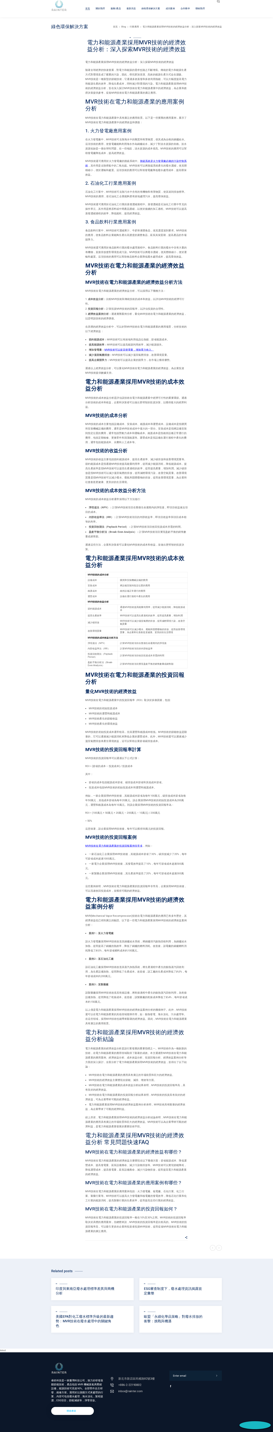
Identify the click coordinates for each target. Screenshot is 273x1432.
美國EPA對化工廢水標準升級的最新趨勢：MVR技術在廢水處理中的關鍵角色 (85, 1321)
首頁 (115, 26)
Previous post (213, 1248)
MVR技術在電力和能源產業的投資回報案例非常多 (114, 845)
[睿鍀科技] (61, 5)
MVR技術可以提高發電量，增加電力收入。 (129, 349)
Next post (219, 1248)
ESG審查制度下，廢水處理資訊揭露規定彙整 (173, 1291)
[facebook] (170, 1387)
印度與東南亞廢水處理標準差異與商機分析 (85, 1291)
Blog (123, 26)
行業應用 (134, 26)
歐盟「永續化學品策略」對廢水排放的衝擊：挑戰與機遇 (173, 1319)
